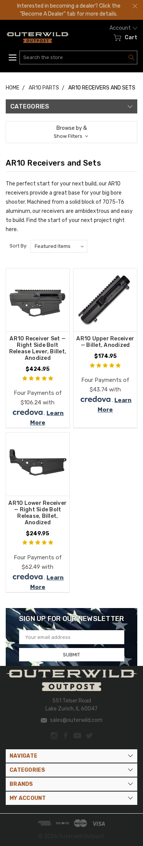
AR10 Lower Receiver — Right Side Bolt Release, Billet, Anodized (37, 513)
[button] (71, 132)
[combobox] (78, 57)
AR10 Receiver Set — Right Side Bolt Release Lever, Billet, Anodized (38, 348)
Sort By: (18, 246)
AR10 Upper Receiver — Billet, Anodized (105, 341)
